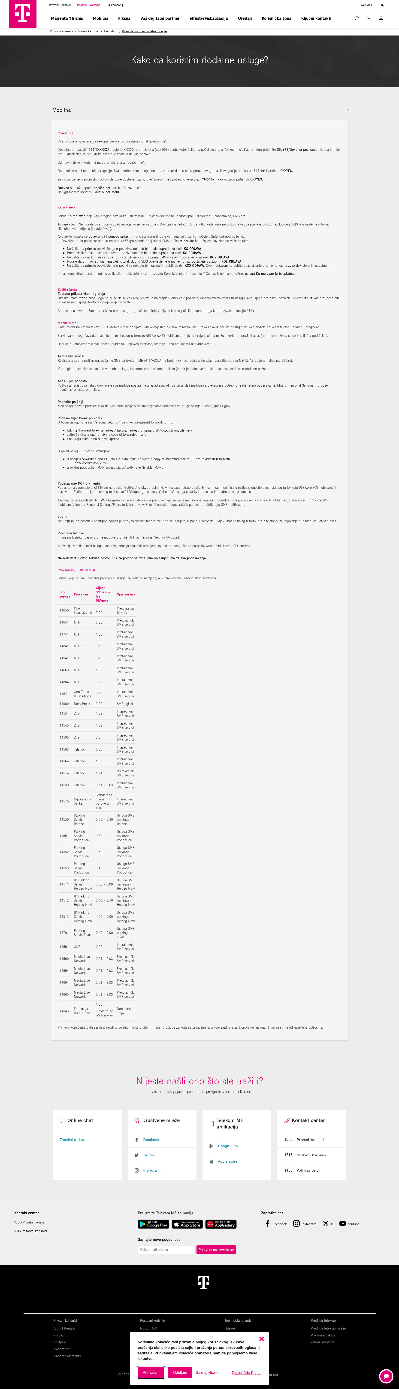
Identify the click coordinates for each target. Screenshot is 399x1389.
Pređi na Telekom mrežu (328, 1328)
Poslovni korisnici (89, 5)
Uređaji (245, 18)
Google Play (228, 1145)
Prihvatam (151, 1372)
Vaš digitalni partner (160, 18)
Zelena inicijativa (322, 1342)
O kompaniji (116, 5)
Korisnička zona (276, 18)
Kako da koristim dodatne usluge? (144, 31)
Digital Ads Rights (246, 1372)
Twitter (148, 1155)
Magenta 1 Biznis (67, 18)
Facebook (151, 1139)
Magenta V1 (61, 1349)
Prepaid (58, 1335)
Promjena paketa (323, 1335)
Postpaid (59, 1342)
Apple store (227, 1161)
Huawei (230, 1328)
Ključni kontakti (316, 18)
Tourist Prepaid (64, 1328)
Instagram (151, 1170)
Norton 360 (148, 1328)
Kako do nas (269, 1375)
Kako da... (110, 31)
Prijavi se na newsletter (216, 1249)
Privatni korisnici (60, 5)
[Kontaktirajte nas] (386, 1376)
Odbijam (180, 1372)
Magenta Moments (67, 1356)
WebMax (366, 5)
